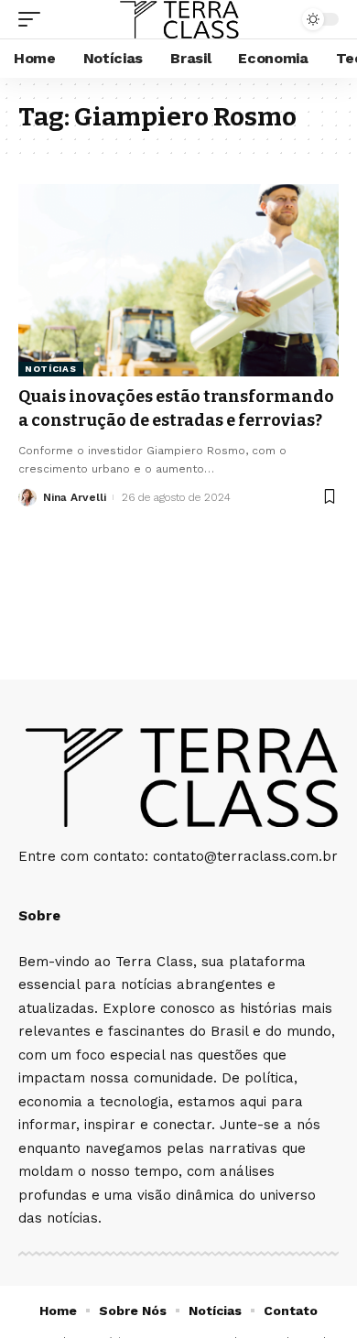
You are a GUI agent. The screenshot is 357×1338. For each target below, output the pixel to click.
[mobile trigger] (33, 19)
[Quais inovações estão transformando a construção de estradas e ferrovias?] (178, 280)
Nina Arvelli (74, 497)
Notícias (51, 369)
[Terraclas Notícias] (178, 19)
